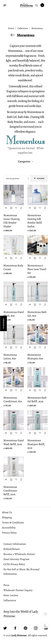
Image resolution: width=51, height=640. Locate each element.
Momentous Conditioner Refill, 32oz (10, 490)
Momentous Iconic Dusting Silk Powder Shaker (11, 220)
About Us (7, 512)
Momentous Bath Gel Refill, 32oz (37, 399)
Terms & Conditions (13, 522)
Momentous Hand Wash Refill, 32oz (13, 442)
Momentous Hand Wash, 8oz (13, 314)
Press (6, 585)
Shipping (7, 517)
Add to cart (11, 208)
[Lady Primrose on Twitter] (5, 628)
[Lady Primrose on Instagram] (35, 628)
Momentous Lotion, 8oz (10, 356)
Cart (42, 5)
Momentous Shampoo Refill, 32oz (36, 444)
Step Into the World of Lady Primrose (20, 613)
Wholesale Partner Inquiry (17, 590)
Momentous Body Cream (13, 267)
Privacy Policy (9, 533)
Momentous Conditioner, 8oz (12, 399)
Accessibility (9, 527)
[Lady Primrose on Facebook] (15, 628)
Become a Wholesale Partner (19, 554)
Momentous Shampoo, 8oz (35, 356)
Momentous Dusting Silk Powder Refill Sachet (34, 220)
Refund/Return (11, 549)
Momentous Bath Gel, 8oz (37, 314)
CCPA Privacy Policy (14, 564)
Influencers (9, 600)
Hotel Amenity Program (16, 559)
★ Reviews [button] (3, 323)
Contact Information (14, 544)
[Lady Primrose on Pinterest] (25, 628)
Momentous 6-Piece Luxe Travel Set (36, 269)
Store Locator (10, 595)
